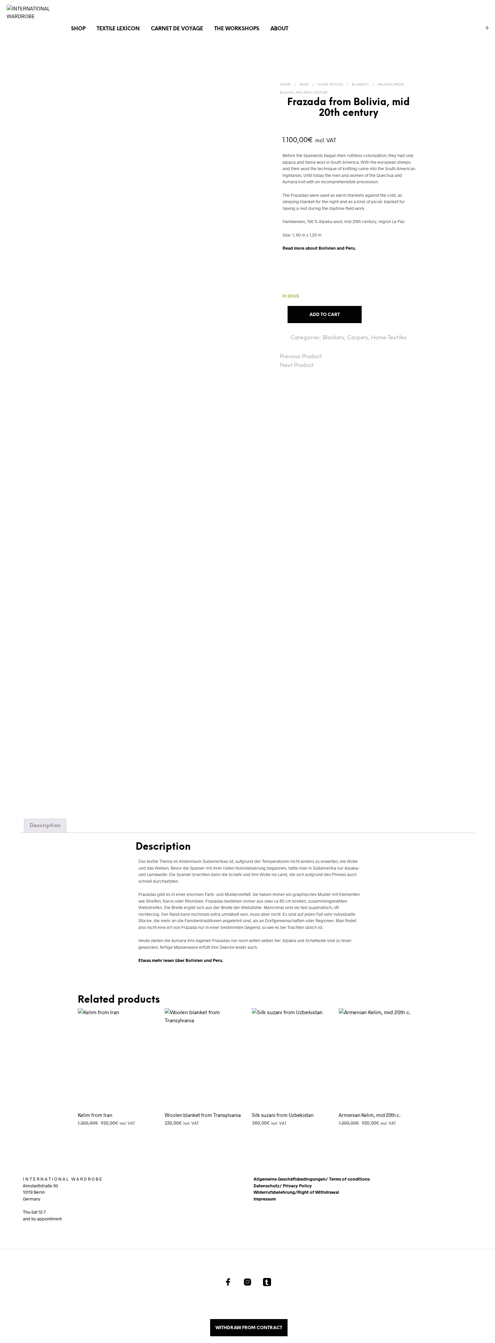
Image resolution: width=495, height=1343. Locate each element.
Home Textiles (330, 85)
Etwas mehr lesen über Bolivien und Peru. (181, 960)
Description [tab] (45, 826)
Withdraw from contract (249, 1328)
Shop (78, 29)
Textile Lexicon (118, 29)
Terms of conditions (349, 1179)
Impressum (265, 1198)
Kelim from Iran (95, 1115)
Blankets (360, 85)
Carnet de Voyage (177, 29)
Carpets (357, 338)
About (279, 29)
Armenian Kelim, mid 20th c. (369, 1115)
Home (285, 85)
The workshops (236, 29)
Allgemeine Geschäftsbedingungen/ (291, 1179)
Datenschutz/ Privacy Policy (283, 1185)
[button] (483, 28)
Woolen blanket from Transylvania (203, 1115)
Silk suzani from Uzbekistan (283, 1115)
